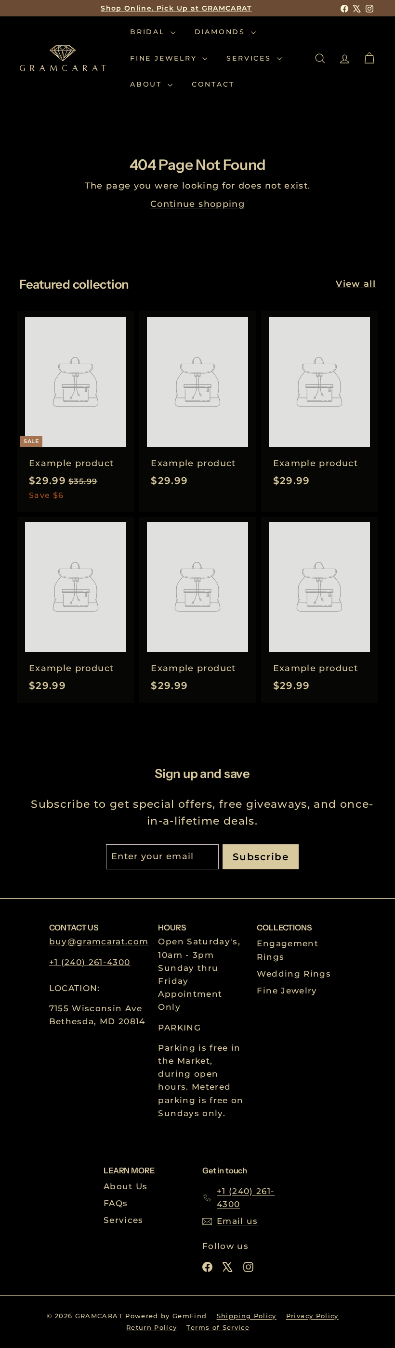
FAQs (116, 1203)
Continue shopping (197, 204)
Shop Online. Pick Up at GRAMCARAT (176, 8)
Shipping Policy (246, 1316)
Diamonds (222, 31)
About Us (126, 1186)
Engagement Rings (287, 950)
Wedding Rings (294, 974)
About (147, 84)
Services (250, 58)
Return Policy (151, 1327)
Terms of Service (218, 1327)
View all (356, 284)
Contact (213, 84)
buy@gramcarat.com (99, 941)
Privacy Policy (312, 1316)
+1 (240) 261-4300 (90, 962)
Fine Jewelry (165, 58)
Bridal (149, 31)
